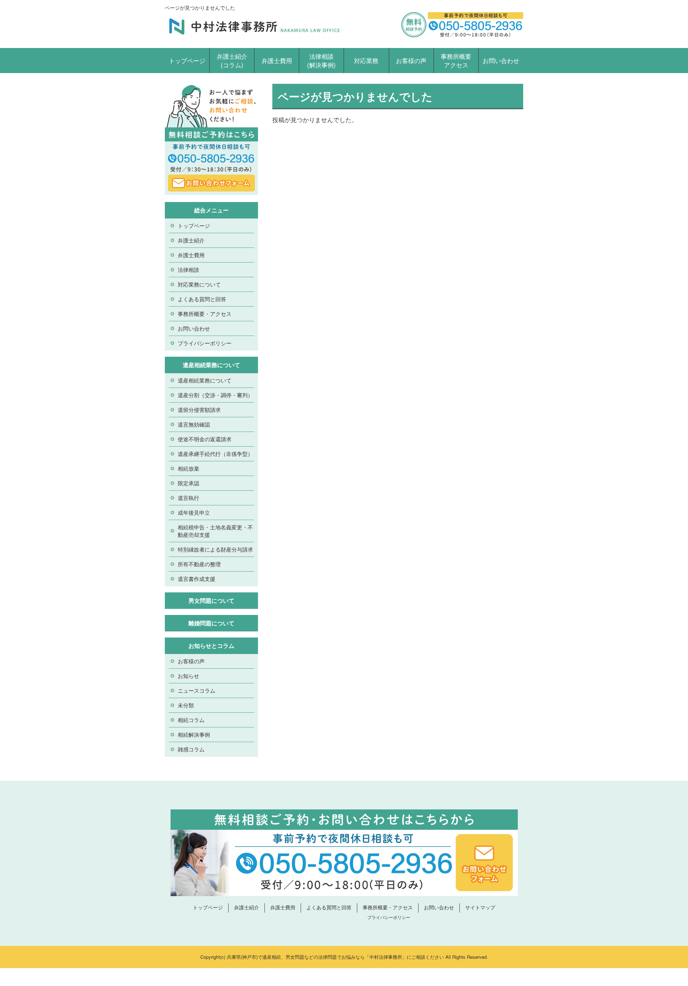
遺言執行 (188, 497)
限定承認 (188, 483)
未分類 (186, 705)
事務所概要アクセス (456, 60)
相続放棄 (188, 468)
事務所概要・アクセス (204, 313)
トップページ (187, 60)
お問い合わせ (501, 60)
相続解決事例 (194, 734)
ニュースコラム (196, 690)
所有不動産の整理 (199, 564)
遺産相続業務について (204, 380)
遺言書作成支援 (196, 578)
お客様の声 (411, 60)
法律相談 (188, 269)
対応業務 (366, 60)
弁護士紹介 (191, 240)
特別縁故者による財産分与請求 (215, 549)
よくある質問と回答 (202, 299)
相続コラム (191, 719)
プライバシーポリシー (204, 343)
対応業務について (199, 284)
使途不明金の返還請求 (204, 439)
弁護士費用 (277, 60)
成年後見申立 (194, 512)
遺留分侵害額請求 (199, 409)
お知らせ (188, 675)
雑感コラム (191, 749)
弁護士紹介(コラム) (232, 60)
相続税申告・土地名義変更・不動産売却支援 (215, 530)
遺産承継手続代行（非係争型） (215, 453)
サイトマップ (480, 907)
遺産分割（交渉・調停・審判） (215, 395)
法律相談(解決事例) (321, 60)
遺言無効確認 (194, 424)
